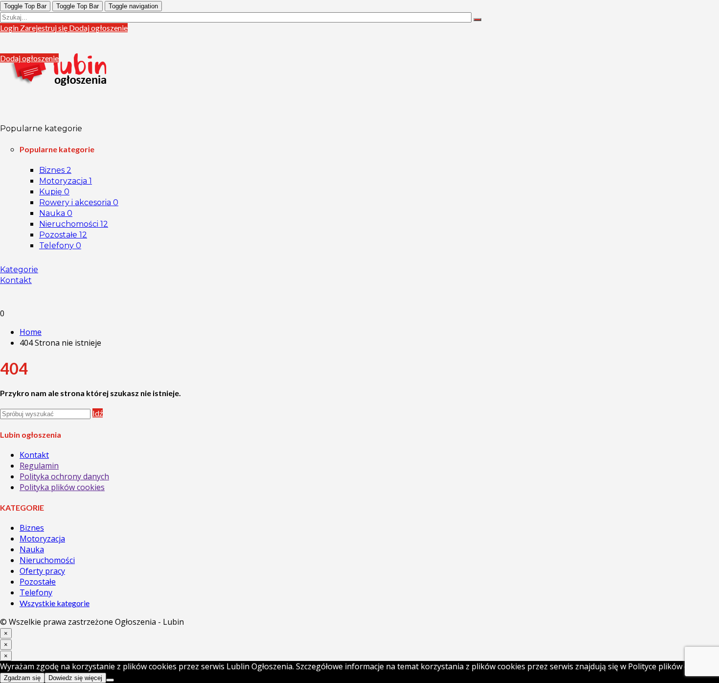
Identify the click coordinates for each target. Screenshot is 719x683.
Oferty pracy (42, 570)
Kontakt (16, 280)
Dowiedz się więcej (75, 678)
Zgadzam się (22, 678)
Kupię (54, 191)
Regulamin (39, 465)
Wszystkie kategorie (55, 603)
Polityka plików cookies (62, 487)
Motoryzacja (65, 181)
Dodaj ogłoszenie (98, 27)
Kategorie (19, 269)
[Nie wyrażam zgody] (110, 680)
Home (31, 332)
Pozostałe (63, 234)
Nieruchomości (73, 224)
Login (10, 27)
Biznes (55, 170)
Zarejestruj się (44, 27)
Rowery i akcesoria (78, 202)
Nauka (55, 213)
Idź (97, 413)
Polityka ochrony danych (64, 476)
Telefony (60, 245)
